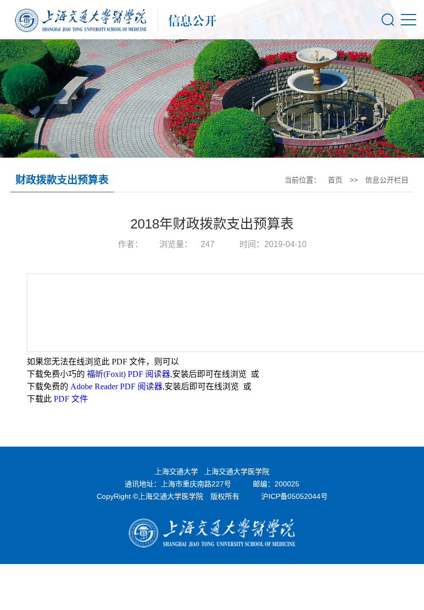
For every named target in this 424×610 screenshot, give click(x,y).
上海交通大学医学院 (236, 471)
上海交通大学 (176, 471)
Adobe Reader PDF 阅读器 (116, 386)
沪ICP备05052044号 (294, 496)
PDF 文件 (71, 398)
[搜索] (387, 19)
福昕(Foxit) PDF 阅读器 (128, 374)
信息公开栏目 (386, 180)
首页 (335, 180)
